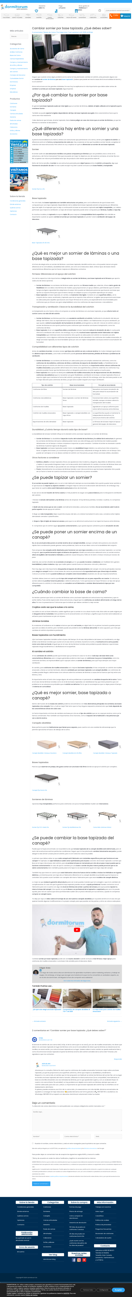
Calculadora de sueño (103, 1238)
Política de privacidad (103, 1225)
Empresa (13, 85)
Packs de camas (15, 120)
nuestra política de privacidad (59, 1176)
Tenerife (98, 1255)
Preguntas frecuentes (103, 1229)
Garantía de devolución (77, 1223)
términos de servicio (90, 1148)
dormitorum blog (49, 1259)
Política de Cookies (31, 1295)
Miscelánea (14, 92)
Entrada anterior (39, 1021)
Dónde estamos (15, 204)
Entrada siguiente (114, 1021)
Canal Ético (99, 1216)
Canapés (13, 110)
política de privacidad (74, 1148)
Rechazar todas (88, 1290)
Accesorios (13, 134)
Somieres (13, 107)
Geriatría (13, 117)
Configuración (104, 1290)
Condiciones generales (17, 201)
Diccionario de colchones (104, 1233)
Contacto (13, 214)
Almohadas (14, 124)
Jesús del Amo (46, 1063)
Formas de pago (75, 1207)
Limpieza (13, 89)
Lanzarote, (99, 1257)
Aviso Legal (99, 1211)
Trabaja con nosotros (103, 1207)
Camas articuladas (16, 114)
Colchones (13, 103)
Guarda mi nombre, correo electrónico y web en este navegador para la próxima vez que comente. (70, 1143)
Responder (118, 1059)
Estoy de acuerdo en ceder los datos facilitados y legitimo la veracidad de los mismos (64, 1158)
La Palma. (100, 1260)
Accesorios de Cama (17, 49)
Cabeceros (13, 127)
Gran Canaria (107, 1255)
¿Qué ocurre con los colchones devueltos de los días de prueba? (78, 1243)
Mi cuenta (20, 1252)
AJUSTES (66, 1293)
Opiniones (13, 211)
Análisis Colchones (16, 52)
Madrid (106, 1253)
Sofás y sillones (15, 130)
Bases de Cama (15, 55)
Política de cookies (102, 1220)
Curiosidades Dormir (17, 78)
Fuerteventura (109, 1257)
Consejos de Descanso (17, 75)
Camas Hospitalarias (17, 59)
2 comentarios (37, 32)
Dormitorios (14, 82)
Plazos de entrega (76, 1211)
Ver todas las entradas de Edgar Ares (76, 981)
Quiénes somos (15, 208)
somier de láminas (49, 79)
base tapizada (66, 79)
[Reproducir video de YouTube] (77, 930)
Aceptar (118, 1290)
